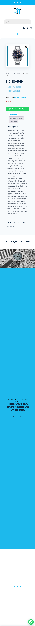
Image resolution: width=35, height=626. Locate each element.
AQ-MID (19, 73)
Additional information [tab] (16, 118)
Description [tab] (13, 114)
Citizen (13, 73)
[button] (17, 33)
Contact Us (17, 417)
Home (8, 73)
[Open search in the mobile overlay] (17, 21)
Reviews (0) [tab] (13, 121)
